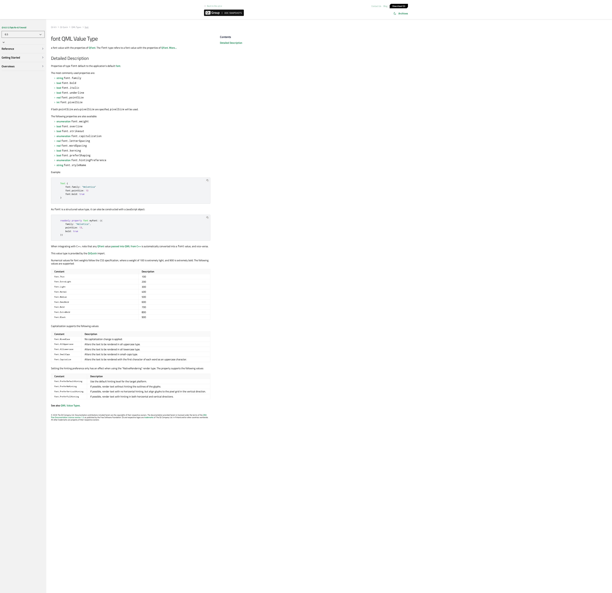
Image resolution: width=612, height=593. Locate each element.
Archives (403, 13)
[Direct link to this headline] (90, 58)
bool (59, 83)
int (58, 102)
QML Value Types (70, 405)
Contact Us (376, 6)
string (60, 78)
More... (173, 48)
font (118, 66)
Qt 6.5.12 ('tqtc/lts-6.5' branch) (14, 27)
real (59, 97)
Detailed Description (231, 43)
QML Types (76, 27)
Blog (385, 6)
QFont (92, 48)
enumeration (64, 121)
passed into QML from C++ (126, 246)
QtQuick (92, 253)
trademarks (148, 417)
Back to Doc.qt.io (214, 6)
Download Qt (398, 5)
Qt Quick (64, 27)
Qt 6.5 (53, 27)
